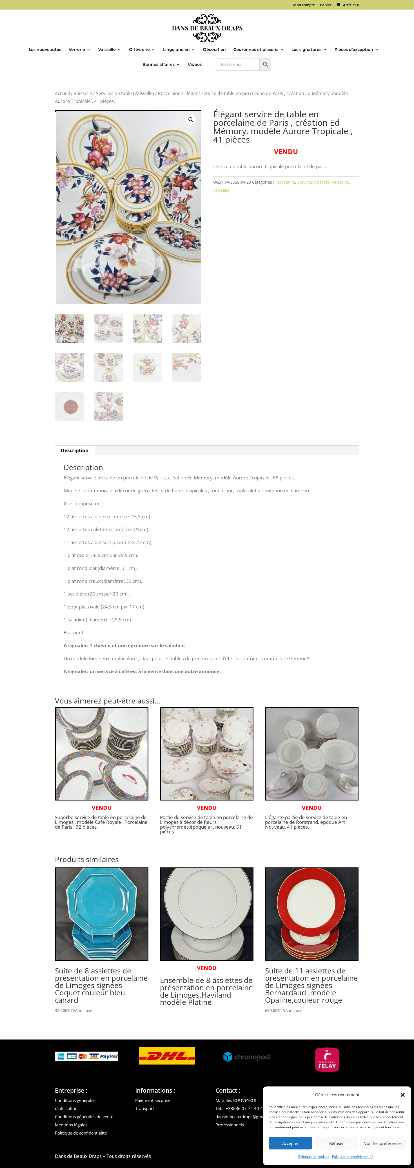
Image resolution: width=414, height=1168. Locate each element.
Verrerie (77, 50)
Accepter (290, 1143)
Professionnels (229, 1125)
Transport (144, 1108)
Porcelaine (169, 93)
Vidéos (195, 64)
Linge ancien (176, 50)
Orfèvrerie (139, 50)
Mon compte (304, 5)
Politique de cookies (313, 1156)
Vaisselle (107, 50)
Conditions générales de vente (84, 1116)
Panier (325, 5)
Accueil (62, 93)
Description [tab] (74, 450)
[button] (403, 1095)
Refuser (336, 1143)
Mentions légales (71, 1125)
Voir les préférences (383, 1143)
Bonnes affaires (159, 64)
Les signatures (306, 50)
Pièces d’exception (354, 50)
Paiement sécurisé (152, 1100)
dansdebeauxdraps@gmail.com (245, 1116)
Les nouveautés (45, 50)
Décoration (214, 50)
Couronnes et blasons (255, 50)
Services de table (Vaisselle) (125, 93)
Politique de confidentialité (352, 1156)
